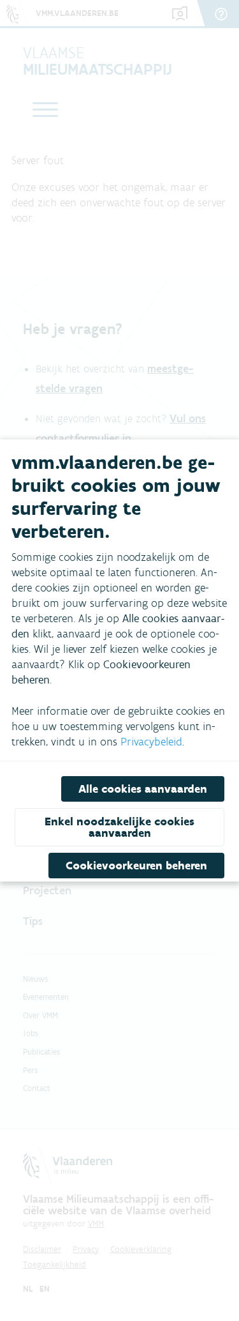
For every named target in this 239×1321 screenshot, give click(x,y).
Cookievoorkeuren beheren (136, 866)
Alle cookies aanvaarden (142, 789)
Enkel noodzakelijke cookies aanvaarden (119, 827)
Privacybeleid (151, 742)
